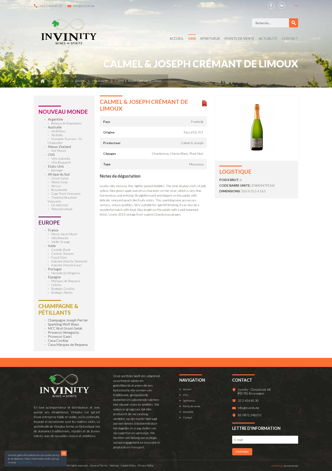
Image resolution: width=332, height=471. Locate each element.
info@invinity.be (84, 6)
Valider (293, 22)
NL (291, 5)
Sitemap (114, 465)
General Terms (99, 465)
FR (296, 5)
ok (63, 453)
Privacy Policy (146, 465)
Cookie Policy (24, 462)
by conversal (284, 465)
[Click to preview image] (257, 152)
